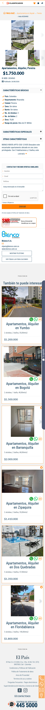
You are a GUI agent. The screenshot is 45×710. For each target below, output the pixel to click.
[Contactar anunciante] (40, 320)
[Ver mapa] (42, 695)
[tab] (22, 90)
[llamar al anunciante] (42, 678)
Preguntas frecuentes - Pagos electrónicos (22, 682)
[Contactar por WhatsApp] (42, 684)
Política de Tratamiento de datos (20, 213)
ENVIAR (22, 206)
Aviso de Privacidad (22, 675)
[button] (22, 90)
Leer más (21, 154)
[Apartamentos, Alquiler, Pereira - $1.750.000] (22, 35)
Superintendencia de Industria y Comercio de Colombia (22, 686)
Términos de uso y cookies (22, 679)
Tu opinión (43, 353)
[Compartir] (42, 3)
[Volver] (3, 3)
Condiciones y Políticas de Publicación (22, 668)
